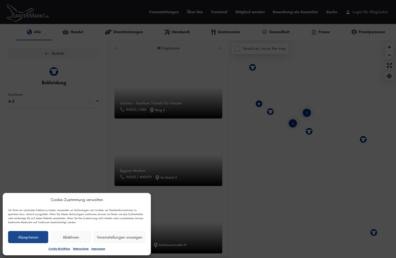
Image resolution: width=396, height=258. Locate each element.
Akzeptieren (28, 237)
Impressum (98, 248)
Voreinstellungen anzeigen (120, 237)
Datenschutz (81, 248)
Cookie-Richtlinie (59, 248)
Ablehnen (71, 237)
